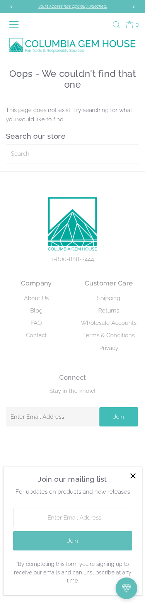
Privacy (108, 348)
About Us (36, 298)
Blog (36, 310)
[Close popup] (133, 475)
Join (118, 416)
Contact (36, 335)
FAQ (36, 322)
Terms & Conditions (109, 335)
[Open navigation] (15, 24)
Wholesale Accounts (108, 322)
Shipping (108, 298)
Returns (108, 310)
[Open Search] (116, 24)
